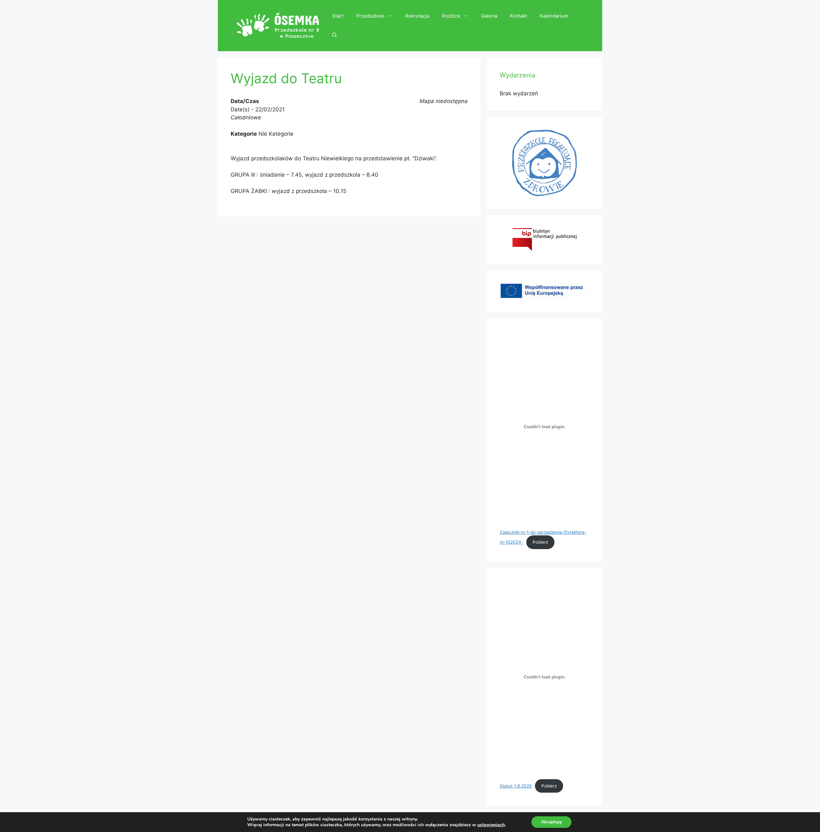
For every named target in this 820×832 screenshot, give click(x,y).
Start (337, 16)
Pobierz (540, 542)
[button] (334, 35)
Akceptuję (551, 822)
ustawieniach (491, 825)
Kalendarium (554, 16)
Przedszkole (370, 16)
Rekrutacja (417, 16)
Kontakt (518, 16)
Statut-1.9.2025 (516, 785)
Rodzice (451, 16)
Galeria (489, 16)
